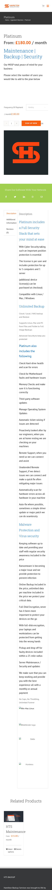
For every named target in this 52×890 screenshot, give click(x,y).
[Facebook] (6, 197)
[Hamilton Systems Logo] (12, 4)
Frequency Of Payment (13, 107)
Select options (11, 850)
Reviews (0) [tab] (10, 231)
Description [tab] (11, 213)
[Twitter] (15, 197)
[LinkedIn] (24, 197)
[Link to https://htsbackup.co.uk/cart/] (43, 6)
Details (18, 849)
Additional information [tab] (11, 221)
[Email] (41, 197)
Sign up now (31, 123)
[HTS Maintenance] (13, 816)
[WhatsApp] (33, 197)
